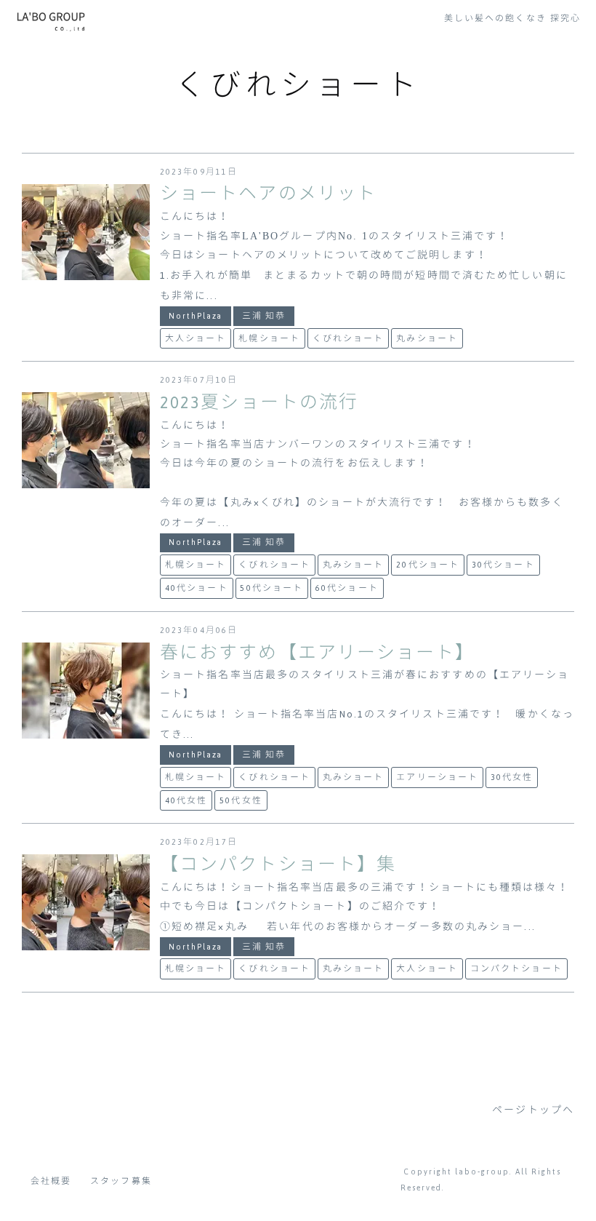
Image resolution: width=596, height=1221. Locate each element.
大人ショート (196, 338)
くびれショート (348, 338)
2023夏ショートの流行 (259, 402)
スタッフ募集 (121, 1181)
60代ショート (347, 588)
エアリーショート (437, 777)
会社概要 (51, 1181)
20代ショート (427, 564)
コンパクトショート (516, 968)
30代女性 (512, 777)
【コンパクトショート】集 (278, 864)
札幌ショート (269, 338)
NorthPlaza (195, 316)
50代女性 (241, 800)
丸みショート (427, 338)
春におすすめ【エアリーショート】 (317, 653)
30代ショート (503, 564)
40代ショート (196, 588)
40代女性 (186, 800)
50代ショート (271, 588)
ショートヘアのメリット (268, 194)
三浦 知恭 (264, 316)
